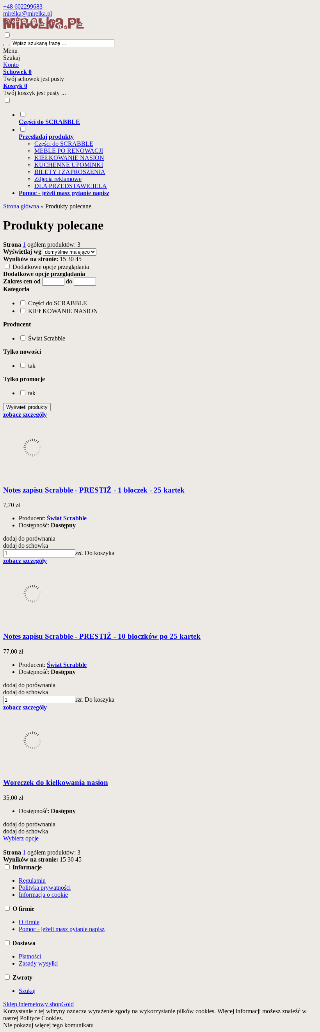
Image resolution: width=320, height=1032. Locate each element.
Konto (11, 64)
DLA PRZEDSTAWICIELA (70, 186)
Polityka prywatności (45, 887)
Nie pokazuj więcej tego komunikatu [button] (48, 1025)
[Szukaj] (6, 45)
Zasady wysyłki (38, 963)
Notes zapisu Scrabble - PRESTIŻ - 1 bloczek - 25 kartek (94, 490)
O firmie (29, 922)
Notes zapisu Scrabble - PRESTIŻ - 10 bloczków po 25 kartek (102, 636)
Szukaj (11, 57)
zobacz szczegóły (25, 414)
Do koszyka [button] (99, 553)
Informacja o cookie (43, 894)
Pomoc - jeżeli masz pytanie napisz (62, 929)
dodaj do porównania (29, 538)
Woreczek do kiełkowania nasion (55, 782)
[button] (16, 289)
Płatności (30, 956)
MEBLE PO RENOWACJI (68, 150)
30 (71, 259)
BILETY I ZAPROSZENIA (69, 171)
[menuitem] (168, 118)
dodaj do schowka (25, 545)
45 (78, 259)
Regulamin (32, 880)
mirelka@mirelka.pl (27, 13)
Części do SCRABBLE (63, 143)
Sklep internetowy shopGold (38, 1004)
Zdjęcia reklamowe (58, 179)
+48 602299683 (23, 6)
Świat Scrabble (67, 518)
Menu (10, 50)
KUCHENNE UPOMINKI (68, 164)
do (69, 281)
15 (63, 259)
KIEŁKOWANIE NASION (69, 157)
